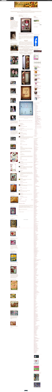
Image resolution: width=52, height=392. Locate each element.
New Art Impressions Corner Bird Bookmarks (39, 75)
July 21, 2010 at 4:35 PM (23, 126)
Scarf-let (34, 300)
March (35, 132)
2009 (35, 135)
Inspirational (35, 244)
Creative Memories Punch (36, 186)
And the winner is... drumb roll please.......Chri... (38, 111)
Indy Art (34, 241)
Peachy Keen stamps (36, 279)
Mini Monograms (35, 264)
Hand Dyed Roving (35, 225)
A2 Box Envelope (35, 144)
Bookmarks (35, 167)
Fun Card (35, 214)
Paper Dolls (35, 277)
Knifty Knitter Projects (21, 8)
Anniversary (35, 150)
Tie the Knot (35, 330)
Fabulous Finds (35, 202)
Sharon (21, 132)
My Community (35, 268)
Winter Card (35, 349)
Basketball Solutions (36, 161)
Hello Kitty (35, 232)
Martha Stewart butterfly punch (37, 259)
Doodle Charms (35, 195)
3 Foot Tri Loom (35, 140)
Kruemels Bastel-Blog (37, 66)
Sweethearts (35, 323)
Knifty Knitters (35, 250)
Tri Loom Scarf (35, 334)
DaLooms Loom (35, 193)
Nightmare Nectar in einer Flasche (39, 67)
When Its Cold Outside (36, 348)
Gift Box (34, 217)
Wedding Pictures (35, 345)
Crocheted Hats (35, 189)
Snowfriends (35, 308)
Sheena (21, 178)
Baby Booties (35, 155)
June (35, 129)
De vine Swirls (35, 194)
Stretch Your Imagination (36, 320)
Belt (34, 163)
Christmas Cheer (35, 175)
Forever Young (35, 209)
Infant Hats (35, 242)
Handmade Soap (35, 229)
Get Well (34, 216)
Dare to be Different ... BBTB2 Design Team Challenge (38, 118)
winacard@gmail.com (22, 12)
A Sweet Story (35, 143)
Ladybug (21, 161)
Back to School (35, 159)
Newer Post (20, 199)
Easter (34, 198)
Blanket (34, 165)
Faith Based (35, 203)
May (35, 130)
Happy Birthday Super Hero (37, 116)
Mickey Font (35, 263)
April (35, 131)
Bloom (34, 166)
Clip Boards (35, 178)
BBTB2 (34, 162)
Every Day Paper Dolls (36, 201)
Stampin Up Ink (35, 314)
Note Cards (35, 273)
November (36, 106)
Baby (34, 153)
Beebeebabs (21, 165)
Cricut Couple (21, 135)
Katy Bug (36, 114)
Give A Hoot (35, 218)
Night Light (35, 271)
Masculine (35, 261)
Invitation (35, 245)
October (36, 107)
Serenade (35, 305)
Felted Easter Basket (36, 206)
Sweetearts (35, 322)
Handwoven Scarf (35, 230)
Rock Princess (35, 295)
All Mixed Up (35, 146)
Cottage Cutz (35, 182)
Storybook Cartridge (36, 318)
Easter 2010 (35, 199)
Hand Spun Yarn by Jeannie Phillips (35, 8)
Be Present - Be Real (37, 70)
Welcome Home (35, 347)
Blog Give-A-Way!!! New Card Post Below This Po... (38, 123)
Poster (34, 283)
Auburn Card (35, 151)
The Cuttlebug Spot (36, 328)
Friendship (35, 212)
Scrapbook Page (35, 303)
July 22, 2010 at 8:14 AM (23, 176)
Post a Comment (20, 198)
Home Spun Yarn (35, 237)
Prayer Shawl (35, 285)
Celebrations (35, 171)
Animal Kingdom (35, 149)
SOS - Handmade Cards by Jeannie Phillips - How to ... (38, 120)
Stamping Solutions (36, 316)
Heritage (34, 233)
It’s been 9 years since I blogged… (39, 98)
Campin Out (35, 169)
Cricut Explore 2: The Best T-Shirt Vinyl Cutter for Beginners (37, 96)
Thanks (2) (36, 112)
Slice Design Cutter (35, 306)
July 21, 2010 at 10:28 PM (23, 144)
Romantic (35, 296)
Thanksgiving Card (35, 327)
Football (34, 208)
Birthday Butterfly (36, 117)
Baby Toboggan (35, 158)
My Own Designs (35, 269)
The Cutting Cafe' (36, 85)
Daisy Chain (35, 191)
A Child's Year (35, 142)
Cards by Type (14, 8)
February (36, 133)
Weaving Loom (35, 343)
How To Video (35, 240)
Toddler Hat (35, 332)
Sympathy (35, 324)
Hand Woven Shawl (36, 228)
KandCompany (35, 248)
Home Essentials (35, 236)
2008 (35, 136)
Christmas (35, 173)
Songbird (35, 310)
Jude (20, 189)
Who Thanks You (36, 113)
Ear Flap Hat (35, 197)
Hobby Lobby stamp (36, 234)
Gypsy (34, 222)
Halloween (35, 224)
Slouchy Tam (35, 307)
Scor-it (34, 302)
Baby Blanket (35, 154)
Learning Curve (35, 253)
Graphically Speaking (36, 221)
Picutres (34, 280)
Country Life (35, 183)
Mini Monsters (35, 265)
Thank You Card (35, 326)
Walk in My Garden (36, 340)
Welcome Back (35, 346)
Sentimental (35, 304)
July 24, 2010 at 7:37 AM (23, 191)
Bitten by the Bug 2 (36, 87)
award (34, 152)
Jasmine (34, 246)
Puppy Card (35, 288)
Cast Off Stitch (35, 170)
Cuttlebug (35, 190)
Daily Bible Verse (26, 8)
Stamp (34, 312)
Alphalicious (35, 148)
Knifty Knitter (35, 249)
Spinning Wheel (35, 311)
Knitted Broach (35, 251)
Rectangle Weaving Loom (36, 292)
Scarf (34, 299)
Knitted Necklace (35, 252)
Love (34, 257)
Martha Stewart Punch (36, 260)
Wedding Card (35, 344)
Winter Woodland (35, 350)
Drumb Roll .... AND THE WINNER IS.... (37, 121)
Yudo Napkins (35, 351)
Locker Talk (35, 255)
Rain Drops (35, 289)
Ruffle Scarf (35, 297)
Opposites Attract (35, 275)
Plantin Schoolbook (36, 281)
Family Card (35, 204)
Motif (34, 267)
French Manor (35, 210)
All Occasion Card (35, 147)
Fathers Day (35, 205)
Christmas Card (35, 174)
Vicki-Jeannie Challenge (36, 338)
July (35, 110)
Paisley (34, 276)
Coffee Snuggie (35, 179)
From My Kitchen (35, 213)
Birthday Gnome (36, 115)
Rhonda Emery (21, 124)
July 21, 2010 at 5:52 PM (23, 130)
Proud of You (35, 287)
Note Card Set (35, 272)
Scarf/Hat (35, 301)
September (36, 108)
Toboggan (35, 331)
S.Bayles (21, 170)
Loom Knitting (35, 256)
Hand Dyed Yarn (35, 226)
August (36, 109)
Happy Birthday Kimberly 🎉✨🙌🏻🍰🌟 (39, 79)
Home (11, 8)
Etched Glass (35, 200)
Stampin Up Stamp (35, 315)
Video (34, 339)
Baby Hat (35, 157)
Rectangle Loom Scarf (36, 291)
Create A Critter (35, 185)
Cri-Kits (34, 187)
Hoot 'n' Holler (35, 238)
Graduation (35, 220)
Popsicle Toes (36, 91)
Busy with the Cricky (37, 81)
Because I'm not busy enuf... (37, 97)
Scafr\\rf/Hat (35, 298)
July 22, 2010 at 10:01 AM (23, 182)
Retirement (35, 293)
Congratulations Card (36, 181)
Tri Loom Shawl (35, 335)
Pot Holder (35, 284)
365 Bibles (30, 8)
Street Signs (35, 319)
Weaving (34, 342)
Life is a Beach (35, 254)
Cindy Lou (35, 177)
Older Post (32, 199)
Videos (17, 8)
